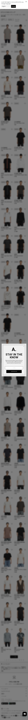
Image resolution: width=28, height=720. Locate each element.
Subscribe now (14, 371)
